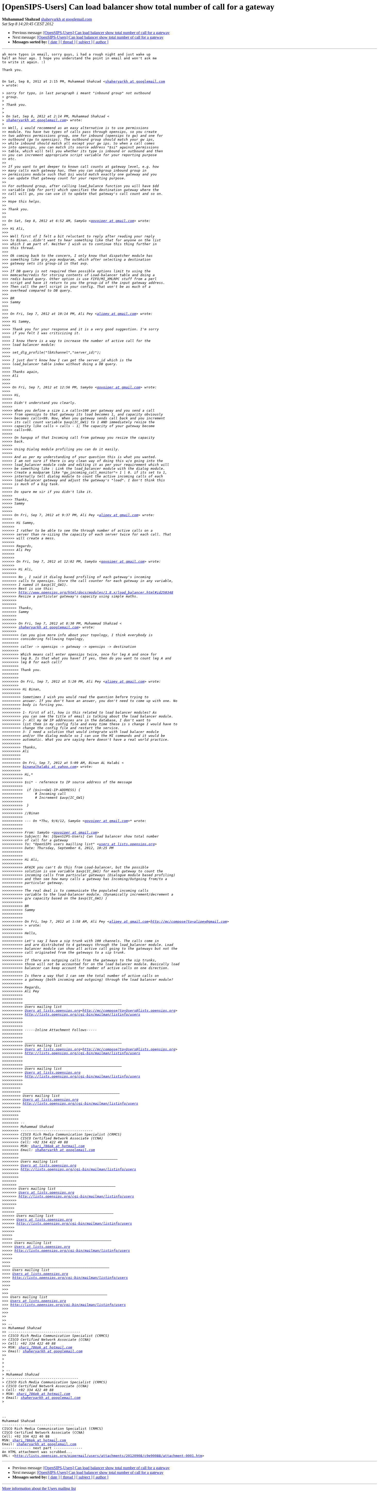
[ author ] (100, 42)
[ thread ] (68, 42)
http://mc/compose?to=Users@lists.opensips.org (129, 1010)
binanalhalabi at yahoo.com (49, 767)
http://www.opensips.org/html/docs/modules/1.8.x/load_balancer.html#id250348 (96, 592)
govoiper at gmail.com (112, 221)
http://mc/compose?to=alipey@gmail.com (189, 921)
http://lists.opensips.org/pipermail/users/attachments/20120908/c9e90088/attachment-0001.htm (108, 1456)
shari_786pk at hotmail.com (58, 1146)
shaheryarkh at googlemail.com (66, 19)
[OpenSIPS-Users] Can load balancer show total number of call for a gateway (106, 32)
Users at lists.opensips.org (52, 1010)
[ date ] (54, 42)
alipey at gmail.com (116, 314)
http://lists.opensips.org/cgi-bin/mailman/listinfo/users (82, 1014)
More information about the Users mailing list (39, 1488)
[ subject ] (84, 42)
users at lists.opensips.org (127, 844)
